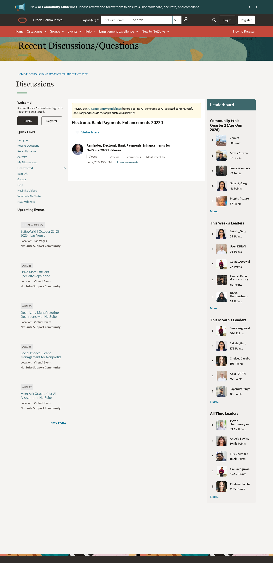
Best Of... (22, 174)
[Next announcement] (256, 7)
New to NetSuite (153, 31)
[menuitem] (227, 20)
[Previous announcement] (249, 7)
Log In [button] (28, 121)
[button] (77, 149)
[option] (33, 225)
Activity (22, 157)
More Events (58, 422)
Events (72, 31)
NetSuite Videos (27, 190)
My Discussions (27, 162)
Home (19, 31)
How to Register (244, 31)
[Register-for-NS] (186, 20)
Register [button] (51, 121)
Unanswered (41, 168)
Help (88, 31)
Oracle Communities (47, 20)
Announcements (127, 162)
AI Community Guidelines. (58, 7)
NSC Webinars (26, 202)
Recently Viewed (27, 151)
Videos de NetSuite (29, 196)
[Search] (177, 20)
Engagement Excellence (116, 31)
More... (214, 211)
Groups (55, 31)
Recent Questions (28, 145)
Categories (34, 31)
